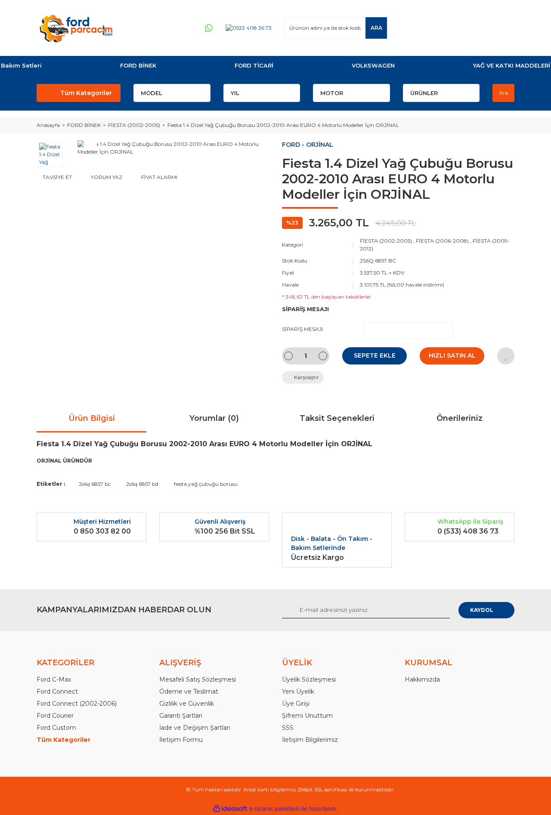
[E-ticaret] (274, 809)
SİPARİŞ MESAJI (302, 329)
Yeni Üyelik (298, 691)
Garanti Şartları (180, 715)
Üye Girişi (296, 703)
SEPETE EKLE (375, 355)
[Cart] (504, 28)
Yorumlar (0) (214, 418)
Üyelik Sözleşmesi (309, 679)
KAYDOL (481, 610)
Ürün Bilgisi (91, 418)
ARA (376, 28)
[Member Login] (456, 28)
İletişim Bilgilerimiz (310, 740)
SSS (288, 728)
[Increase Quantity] (322, 355)
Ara (503, 93)
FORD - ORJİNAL (307, 144)
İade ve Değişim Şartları (194, 728)
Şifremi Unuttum (307, 715)
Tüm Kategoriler (86, 93)
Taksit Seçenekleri (337, 418)
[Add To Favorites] (505, 355)
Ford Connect (57, 691)
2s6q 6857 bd (142, 484)
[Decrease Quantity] (288, 355)
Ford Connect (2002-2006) (77, 703)
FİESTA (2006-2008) (442, 241)
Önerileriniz (459, 418)
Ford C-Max (54, 679)
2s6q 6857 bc (95, 484)
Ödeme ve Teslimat (188, 691)
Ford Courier (55, 715)
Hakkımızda (422, 679)
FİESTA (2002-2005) (386, 241)
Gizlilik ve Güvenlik (186, 703)
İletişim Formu (181, 740)
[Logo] (76, 28)
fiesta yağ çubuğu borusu (206, 484)
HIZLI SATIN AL (452, 355)
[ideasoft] (230, 809)
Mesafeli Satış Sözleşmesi (197, 679)
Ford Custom (56, 728)
